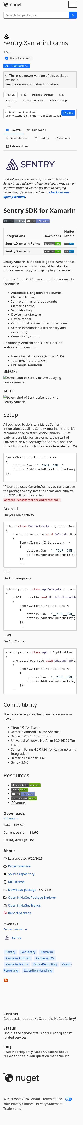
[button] (68, 113)
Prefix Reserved (20, 58)
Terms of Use (52, 1099)
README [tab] (15, 130)
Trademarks (12, 1108)
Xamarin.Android (18, 958)
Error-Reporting (45, 964)
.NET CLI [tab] (10, 94)
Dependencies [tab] (18, 138)
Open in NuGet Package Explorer (32, 897)
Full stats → (11, 818)
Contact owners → (15, 929)
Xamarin (47, 952)
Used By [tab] (43, 138)
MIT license (16, 882)
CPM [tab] (61, 94)
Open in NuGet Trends (24, 905)
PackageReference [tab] (42, 94)
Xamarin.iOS (45, 958)
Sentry (10, 952)
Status (9, 1028)
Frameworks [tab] (38, 130)
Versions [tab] (64, 138)
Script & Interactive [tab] (33, 100)
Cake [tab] (8, 106)
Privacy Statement (49, 1104)
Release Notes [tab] (18, 146)
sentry (16, 937)
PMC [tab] (23, 94)
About (35, 1099)
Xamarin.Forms (17, 964)
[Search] (73, 15)
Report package (19, 913)
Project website (19, 866)
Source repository (21, 874)
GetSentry (28, 952)
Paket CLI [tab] (11, 100)
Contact (11, 1013)
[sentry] (7, 937)
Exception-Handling (38, 970)
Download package (22, 890)
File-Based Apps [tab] (59, 100)
